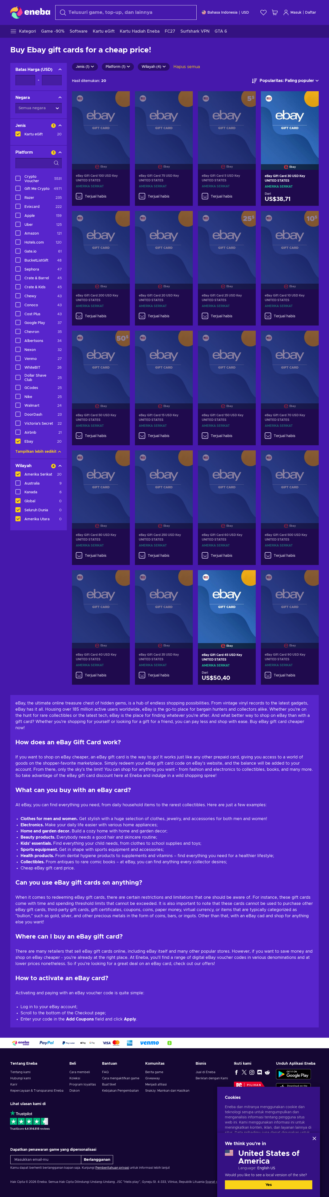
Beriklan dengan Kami (212, 1078)
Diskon (74, 1090)
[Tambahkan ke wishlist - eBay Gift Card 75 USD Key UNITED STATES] (184, 99)
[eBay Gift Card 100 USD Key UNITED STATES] (101, 124)
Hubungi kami (20, 1078)
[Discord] (259, 1072)
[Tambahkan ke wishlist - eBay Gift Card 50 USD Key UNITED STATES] (121, 339)
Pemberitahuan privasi (112, 1167)
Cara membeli (79, 1072)
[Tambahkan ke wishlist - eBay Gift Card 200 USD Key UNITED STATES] (121, 219)
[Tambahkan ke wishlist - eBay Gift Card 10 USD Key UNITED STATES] (310, 219)
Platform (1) (115, 67)
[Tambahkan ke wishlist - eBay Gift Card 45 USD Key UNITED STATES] (247, 578)
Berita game (154, 1072)
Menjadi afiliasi (156, 1084)
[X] (244, 1072)
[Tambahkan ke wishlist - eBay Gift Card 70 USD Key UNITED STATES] (310, 339)
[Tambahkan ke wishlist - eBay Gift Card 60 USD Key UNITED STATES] (247, 458)
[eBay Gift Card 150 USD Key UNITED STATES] (227, 363)
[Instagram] (251, 1072)
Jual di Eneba (205, 1072)
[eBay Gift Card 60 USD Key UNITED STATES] (227, 483)
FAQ (105, 1072)
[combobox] (126, 12)
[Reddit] (267, 1072)
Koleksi (74, 1078)
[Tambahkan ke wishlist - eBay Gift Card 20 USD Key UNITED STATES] (184, 219)
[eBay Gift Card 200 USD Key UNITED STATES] (101, 243)
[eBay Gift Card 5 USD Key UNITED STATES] (227, 124)
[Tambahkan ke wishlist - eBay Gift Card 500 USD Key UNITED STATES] (310, 458)
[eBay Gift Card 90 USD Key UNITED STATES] (290, 603)
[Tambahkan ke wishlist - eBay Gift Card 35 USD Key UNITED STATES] (184, 578)
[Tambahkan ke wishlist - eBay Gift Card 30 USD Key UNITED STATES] (310, 99)
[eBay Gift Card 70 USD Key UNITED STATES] (290, 363)
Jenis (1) (82, 67)
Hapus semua (186, 67)
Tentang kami (20, 1072)
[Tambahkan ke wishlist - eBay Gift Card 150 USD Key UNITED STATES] (247, 339)
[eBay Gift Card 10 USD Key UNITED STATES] (290, 243)
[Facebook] (236, 1072)
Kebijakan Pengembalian (120, 1090)
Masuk (295, 12)
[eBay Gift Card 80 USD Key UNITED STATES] (101, 483)
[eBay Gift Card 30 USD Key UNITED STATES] (290, 124)
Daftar (310, 12)
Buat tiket (109, 1084)
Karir (13, 1084)
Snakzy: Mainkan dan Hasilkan (167, 1090)
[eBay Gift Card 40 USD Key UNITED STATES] (101, 603)
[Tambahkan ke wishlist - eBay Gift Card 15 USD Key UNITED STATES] (184, 339)
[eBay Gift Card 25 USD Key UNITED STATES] (227, 243)
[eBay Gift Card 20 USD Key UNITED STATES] (164, 243)
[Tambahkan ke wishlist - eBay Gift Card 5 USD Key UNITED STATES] (247, 99)
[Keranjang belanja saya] (274, 12)
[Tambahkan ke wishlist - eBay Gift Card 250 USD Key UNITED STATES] (184, 458)
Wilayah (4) (151, 67)
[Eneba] (30, 12)
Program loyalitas (82, 1084)
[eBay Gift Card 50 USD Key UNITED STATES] (101, 363)
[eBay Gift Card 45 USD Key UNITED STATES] (227, 603)
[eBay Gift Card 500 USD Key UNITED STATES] (290, 483)
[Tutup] (314, 1138)
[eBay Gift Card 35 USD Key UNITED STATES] (164, 603)
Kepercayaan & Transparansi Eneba (36, 1090)
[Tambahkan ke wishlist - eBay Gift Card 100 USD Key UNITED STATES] (121, 99)
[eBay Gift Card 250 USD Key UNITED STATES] (164, 483)
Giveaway (152, 1078)
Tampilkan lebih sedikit (36, 451)
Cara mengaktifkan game (120, 1078)
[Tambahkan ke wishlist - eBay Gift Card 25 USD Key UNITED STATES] (247, 219)
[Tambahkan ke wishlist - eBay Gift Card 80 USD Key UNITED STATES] (121, 458)
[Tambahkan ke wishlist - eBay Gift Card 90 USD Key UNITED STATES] (310, 578)
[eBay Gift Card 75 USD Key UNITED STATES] (164, 124)
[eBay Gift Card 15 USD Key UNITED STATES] (164, 363)
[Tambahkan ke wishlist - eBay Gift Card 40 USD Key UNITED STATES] (121, 578)
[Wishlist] (263, 12)
